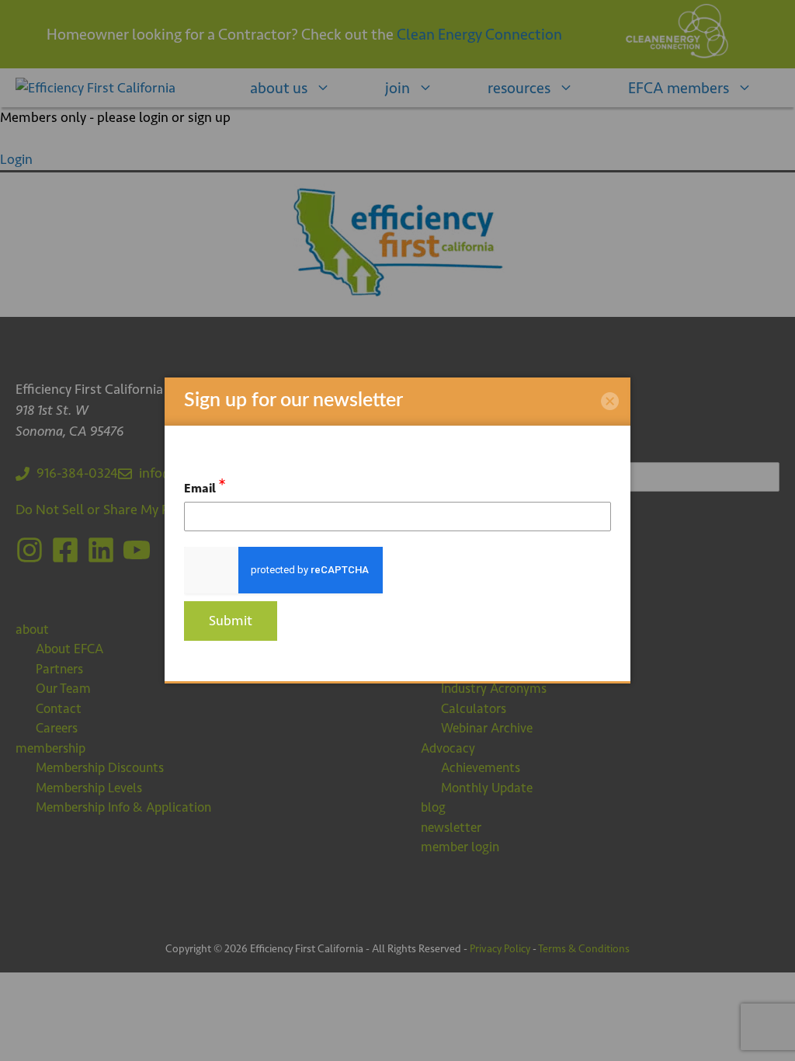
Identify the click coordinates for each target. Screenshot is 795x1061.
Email (205, 486)
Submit (230, 620)
